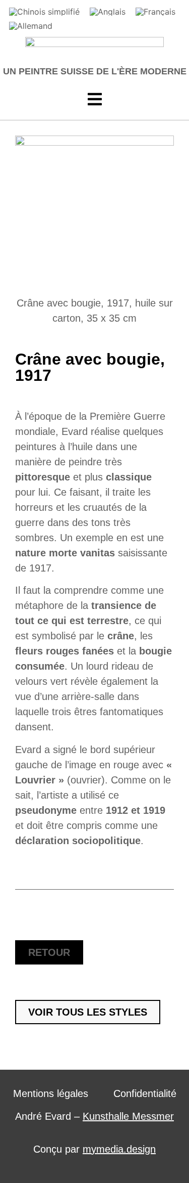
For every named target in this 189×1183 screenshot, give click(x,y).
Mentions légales (50, 1093)
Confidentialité (144, 1093)
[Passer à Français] (155, 11)
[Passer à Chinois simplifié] (44, 11)
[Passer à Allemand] (30, 26)
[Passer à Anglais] (108, 11)
